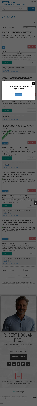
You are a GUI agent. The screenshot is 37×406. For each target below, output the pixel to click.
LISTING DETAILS (7, 62)
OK (18, 95)
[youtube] (28, 364)
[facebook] (9, 364)
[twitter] (18, 364)
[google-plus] (14, 364)
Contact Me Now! (18, 357)
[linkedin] (23, 364)
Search (32, 9)
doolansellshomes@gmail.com (10, 71)
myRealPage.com (18, 392)
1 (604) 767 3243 (7, 70)
